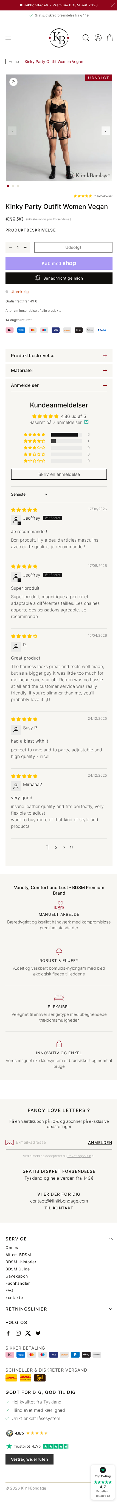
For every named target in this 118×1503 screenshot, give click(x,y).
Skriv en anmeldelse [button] (57, 474)
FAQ (9, 1290)
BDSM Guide (17, 1269)
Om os (11, 1248)
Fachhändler (17, 1283)
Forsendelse (61, 219)
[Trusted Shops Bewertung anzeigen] (56, 1433)
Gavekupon (16, 1276)
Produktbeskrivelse (30, 230)
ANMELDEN (96, 1142)
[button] (8, 38)
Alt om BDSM (18, 1255)
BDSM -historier (20, 1262)
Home (14, 61)
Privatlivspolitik (77, 1156)
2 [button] (54, 847)
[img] (24, 509)
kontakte (14, 1298)
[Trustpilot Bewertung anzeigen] (56, 1446)
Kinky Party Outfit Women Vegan (54, 61)
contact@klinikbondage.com (57, 1201)
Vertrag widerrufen (29, 1459)
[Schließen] (113, 5)
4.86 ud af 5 (71, 416)
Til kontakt (57, 1208)
